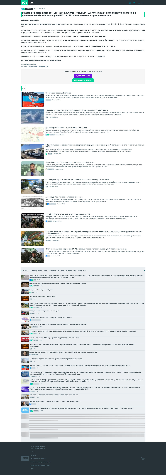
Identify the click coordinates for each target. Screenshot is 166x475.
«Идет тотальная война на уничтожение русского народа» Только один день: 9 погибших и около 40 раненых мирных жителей (95, 146)
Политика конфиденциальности (41, 462)
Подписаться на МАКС (83, 76)
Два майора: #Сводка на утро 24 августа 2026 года (66, 128)
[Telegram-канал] (134, 3)
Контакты (33, 455)
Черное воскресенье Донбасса (58, 93)
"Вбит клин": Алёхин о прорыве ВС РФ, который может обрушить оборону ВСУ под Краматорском (86, 249)
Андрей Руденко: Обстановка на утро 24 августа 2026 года (69, 162)
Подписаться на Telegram (83, 80)
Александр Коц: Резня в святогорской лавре (64, 197)
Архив (32, 469)
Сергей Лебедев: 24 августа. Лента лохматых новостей (68, 214)
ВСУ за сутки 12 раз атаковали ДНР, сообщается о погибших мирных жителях (77, 180)
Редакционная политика (38, 458)
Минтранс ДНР (26, 60)
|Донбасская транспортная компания (46, 60)
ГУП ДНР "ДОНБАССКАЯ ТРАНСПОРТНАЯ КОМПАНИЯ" (41, 24)
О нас (32, 452)
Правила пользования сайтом (40, 465)
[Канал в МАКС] (130, 3)
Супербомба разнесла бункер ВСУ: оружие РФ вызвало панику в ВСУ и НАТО (77, 110)
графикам (101, 56)
